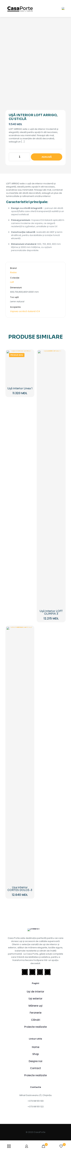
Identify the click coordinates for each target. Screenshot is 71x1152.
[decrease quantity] (12, 156)
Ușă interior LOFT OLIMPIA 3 (51, 612)
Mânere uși (35, 1005)
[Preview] (29, 369)
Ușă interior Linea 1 (19, 388)
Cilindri (35, 1020)
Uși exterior (35, 998)
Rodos (13, 272)
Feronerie (35, 1012)
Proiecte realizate (35, 1027)
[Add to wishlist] (29, 364)
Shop (35, 1054)
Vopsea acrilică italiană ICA (25, 311)
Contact (35, 1068)
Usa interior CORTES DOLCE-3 (19, 889)
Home (35, 1047)
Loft (12, 282)
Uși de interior (35, 991)
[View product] (29, 359)
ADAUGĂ (47, 157)
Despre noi (35, 1061)
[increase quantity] (26, 156)
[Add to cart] (29, 354)
